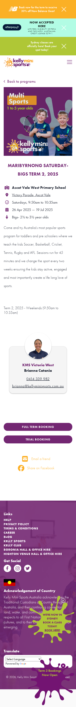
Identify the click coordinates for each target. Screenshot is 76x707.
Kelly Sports (15, 541)
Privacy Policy (16, 524)
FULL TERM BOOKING (38, 427)
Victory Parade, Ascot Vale (31, 195)
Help (7, 520)
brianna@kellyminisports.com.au (38, 386)
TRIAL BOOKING (38, 439)
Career (9, 533)
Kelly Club (12, 545)
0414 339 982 (38, 378)
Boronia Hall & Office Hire (27, 550)
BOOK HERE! (52, 630)
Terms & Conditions (21, 528)
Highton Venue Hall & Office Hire (33, 554)
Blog (8, 537)
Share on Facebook (40, 468)
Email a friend (40, 458)
